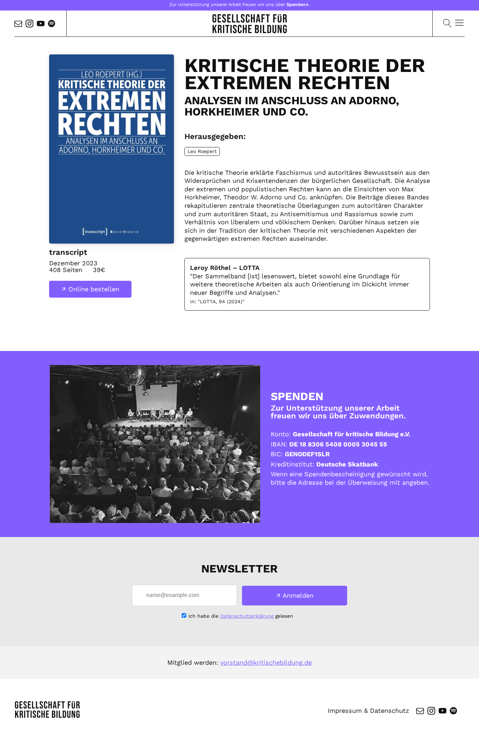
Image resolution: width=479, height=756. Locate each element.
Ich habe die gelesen (240, 616)
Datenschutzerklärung (247, 616)
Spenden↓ (297, 4)
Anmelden (298, 595)
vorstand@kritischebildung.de (266, 662)
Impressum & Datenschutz (368, 710)
